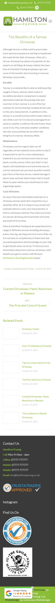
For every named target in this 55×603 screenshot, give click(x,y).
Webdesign (39, 589)
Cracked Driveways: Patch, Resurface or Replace (35, 398)
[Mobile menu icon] (50, 21)
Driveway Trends (30, 328)
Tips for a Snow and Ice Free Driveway (36, 364)
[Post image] (11, 333)
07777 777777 (44, 2)
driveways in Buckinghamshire (18, 257)
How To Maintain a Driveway (36, 345)
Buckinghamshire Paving (23, 269)
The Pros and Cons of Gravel (36, 379)
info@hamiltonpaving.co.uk (20, 2)
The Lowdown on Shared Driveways (34, 415)
